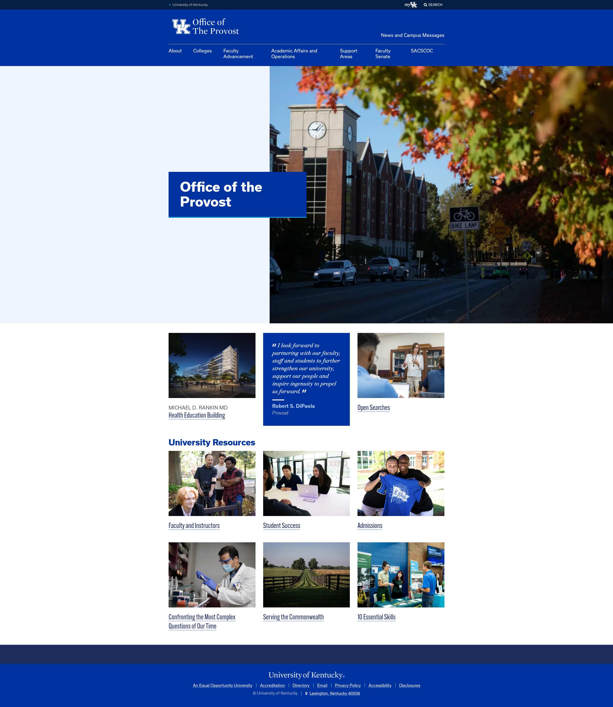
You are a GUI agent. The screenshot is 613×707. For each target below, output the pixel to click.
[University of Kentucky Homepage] (306, 675)
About (175, 50)
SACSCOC (422, 50)
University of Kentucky (190, 5)
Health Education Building (197, 416)
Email (322, 685)
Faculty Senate (383, 53)
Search (435, 5)
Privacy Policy (348, 685)
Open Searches (374, 408)
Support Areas (348, 53)
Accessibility (380, 685)
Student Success (281, 526)
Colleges (202, 50)
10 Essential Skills (377, 617)
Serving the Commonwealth (293, 617)
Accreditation (272, 685)
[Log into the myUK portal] (411, 5)
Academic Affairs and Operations (294, 53)
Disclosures (409, 685)
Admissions (370, 526)
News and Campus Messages (412, 35)
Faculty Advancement (238, 53)
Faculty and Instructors (194, 526)
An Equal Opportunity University (222, 685)
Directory (301, 685)
